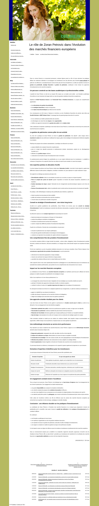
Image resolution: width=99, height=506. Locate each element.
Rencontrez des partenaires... (17, 176)
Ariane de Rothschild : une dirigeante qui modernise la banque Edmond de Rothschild (56, 485)
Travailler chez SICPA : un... (17, 125)
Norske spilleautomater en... (17, 89)
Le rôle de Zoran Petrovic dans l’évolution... (49, 54)
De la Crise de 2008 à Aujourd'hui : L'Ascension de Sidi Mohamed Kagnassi (41, 465)
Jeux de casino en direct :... (16, 98)
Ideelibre (32, 54)
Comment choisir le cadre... (16, 71)
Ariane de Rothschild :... (16, 143)
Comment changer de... (16, 50)
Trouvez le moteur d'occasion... (17, 65)
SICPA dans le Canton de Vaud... (18, 131)
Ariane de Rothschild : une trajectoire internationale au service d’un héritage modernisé (56, 488)
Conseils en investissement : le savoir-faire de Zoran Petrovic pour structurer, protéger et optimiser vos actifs (78, 466)
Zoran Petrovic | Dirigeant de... (17, 119)
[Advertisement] (59, 65)
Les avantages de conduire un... (18, 77)
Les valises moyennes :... (16, 228)
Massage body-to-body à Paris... (18, 216)
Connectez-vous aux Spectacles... (18, 164)
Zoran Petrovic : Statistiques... (17, 200)
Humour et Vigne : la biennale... (17, 219)
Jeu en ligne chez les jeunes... (17, 158)
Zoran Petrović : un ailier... (16, 191)
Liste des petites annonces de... (17, 179)
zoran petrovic (83, 80)
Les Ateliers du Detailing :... (16, 62)
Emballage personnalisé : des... (17, 113)
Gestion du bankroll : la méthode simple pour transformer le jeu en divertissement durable (57, 497)
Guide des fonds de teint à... (17, 104)
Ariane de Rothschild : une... (17, 122)
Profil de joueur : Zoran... (16, 194)
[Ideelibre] (49, 20)
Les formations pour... (15, 68)
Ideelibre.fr (14, 504)
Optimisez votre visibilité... (16, 203)
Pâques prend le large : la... (17, 92)
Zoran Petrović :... (14, 188)
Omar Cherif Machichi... (16, 110)
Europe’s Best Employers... (16, 116)
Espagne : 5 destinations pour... (17, 234)
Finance (37, 54)
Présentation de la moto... (16, 74)
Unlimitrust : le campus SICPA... (17, 128)
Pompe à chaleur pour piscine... (17, 86)
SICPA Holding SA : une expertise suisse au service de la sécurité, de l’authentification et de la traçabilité (58, 500)
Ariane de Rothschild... (15, 137)
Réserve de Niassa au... (16, 213)
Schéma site (13, 45)
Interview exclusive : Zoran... (17, 197)
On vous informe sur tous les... (17, 56)
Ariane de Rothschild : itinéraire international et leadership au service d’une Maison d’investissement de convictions (56, 480)
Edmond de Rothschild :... (16, 146)
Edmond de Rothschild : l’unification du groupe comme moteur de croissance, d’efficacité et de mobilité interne (58, 483)
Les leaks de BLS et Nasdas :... (17, 83)
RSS (24, 504)
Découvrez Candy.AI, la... (16, 173)
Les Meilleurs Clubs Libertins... (17, 170)
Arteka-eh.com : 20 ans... (16, 206)
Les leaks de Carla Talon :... (17, 185)
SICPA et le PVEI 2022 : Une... (17, 222)
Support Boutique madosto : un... (18, 95)
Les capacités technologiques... (17, 167)
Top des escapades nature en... (17, 225)
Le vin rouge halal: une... (16, 231)
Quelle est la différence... (16, 53)
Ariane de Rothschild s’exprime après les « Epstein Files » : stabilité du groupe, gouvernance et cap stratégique (59, 474)
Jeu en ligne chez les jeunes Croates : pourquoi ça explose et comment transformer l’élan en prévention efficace (58, 494)
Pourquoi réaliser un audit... (17, 101)
